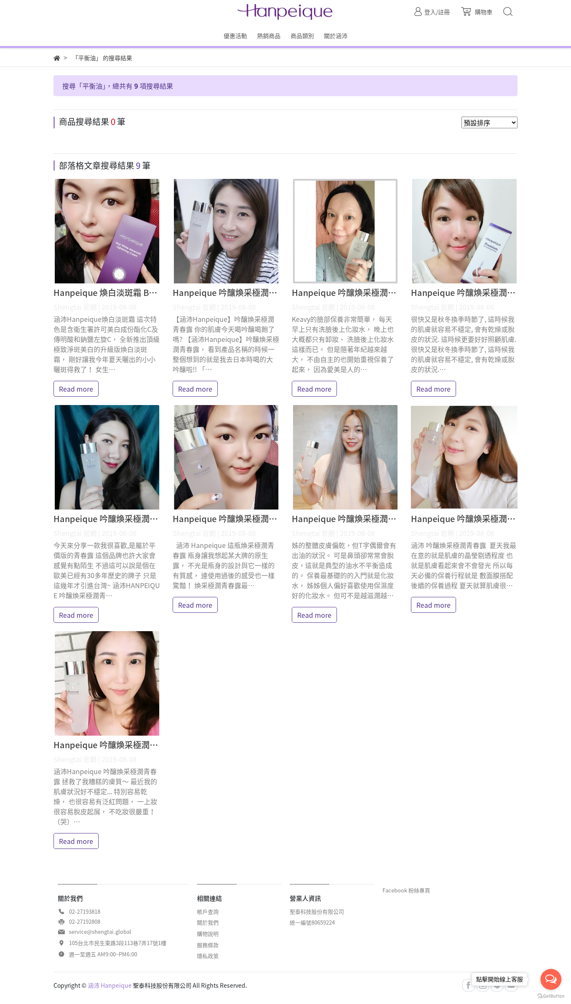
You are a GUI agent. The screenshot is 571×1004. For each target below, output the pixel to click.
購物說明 (208, 934)
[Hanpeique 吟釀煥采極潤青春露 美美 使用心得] (464, 231)
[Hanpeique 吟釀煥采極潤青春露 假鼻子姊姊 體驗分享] (345, 457)
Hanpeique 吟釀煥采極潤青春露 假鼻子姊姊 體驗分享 (392, 518)
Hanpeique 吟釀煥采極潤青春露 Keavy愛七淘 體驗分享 (396, 292)
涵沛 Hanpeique (110, 985)
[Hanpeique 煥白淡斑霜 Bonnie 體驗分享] (107, 231)
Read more (76, 389)
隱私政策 (208, 956)
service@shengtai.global (100, 931)
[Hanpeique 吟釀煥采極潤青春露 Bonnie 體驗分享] (226, 457)
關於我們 (208, 922)
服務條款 (208, 945)
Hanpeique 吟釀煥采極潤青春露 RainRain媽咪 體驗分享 (278, 292)
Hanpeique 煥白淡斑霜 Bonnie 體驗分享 (130, 292)
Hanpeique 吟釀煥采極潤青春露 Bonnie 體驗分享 (266, 518)
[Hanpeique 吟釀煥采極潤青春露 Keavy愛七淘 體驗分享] (345, 231)
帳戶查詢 (208, 911)
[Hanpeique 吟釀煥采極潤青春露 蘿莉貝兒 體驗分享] (464, 457)
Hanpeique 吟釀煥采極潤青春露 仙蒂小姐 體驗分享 (150, 518)
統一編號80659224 (312, 922)
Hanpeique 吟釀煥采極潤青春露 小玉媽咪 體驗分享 (150, 745)
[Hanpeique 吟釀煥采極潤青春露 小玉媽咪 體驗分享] (107, 683)
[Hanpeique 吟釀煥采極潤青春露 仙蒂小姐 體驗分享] (107, 457)
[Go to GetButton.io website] (551, 995)
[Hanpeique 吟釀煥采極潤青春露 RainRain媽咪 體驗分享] (226, 231)
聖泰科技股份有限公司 (317, 911)
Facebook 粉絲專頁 (406, 890)
